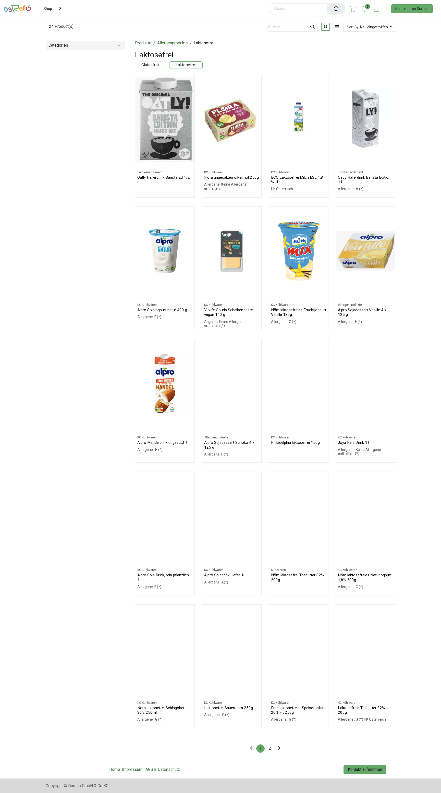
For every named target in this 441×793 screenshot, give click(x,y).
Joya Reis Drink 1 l (353, 442)
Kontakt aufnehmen (365, 769)
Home (114, 769)
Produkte (143, 43)
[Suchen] (336, 9)
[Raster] (325, 27)
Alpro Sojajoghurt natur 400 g (162, 310)
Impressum (132, 769)
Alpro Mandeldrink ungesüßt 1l (162, 442)
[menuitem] (48, 9)
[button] (370, 27)
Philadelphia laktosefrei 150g (295, 442)
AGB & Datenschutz (162, 769)
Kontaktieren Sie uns (411, 9)
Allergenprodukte (172, 43)
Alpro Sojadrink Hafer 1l (224, 575)
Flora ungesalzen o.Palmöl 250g (231, 177)
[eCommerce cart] (353, 8)
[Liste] (336, 27)
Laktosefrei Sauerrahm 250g (228, 708)
